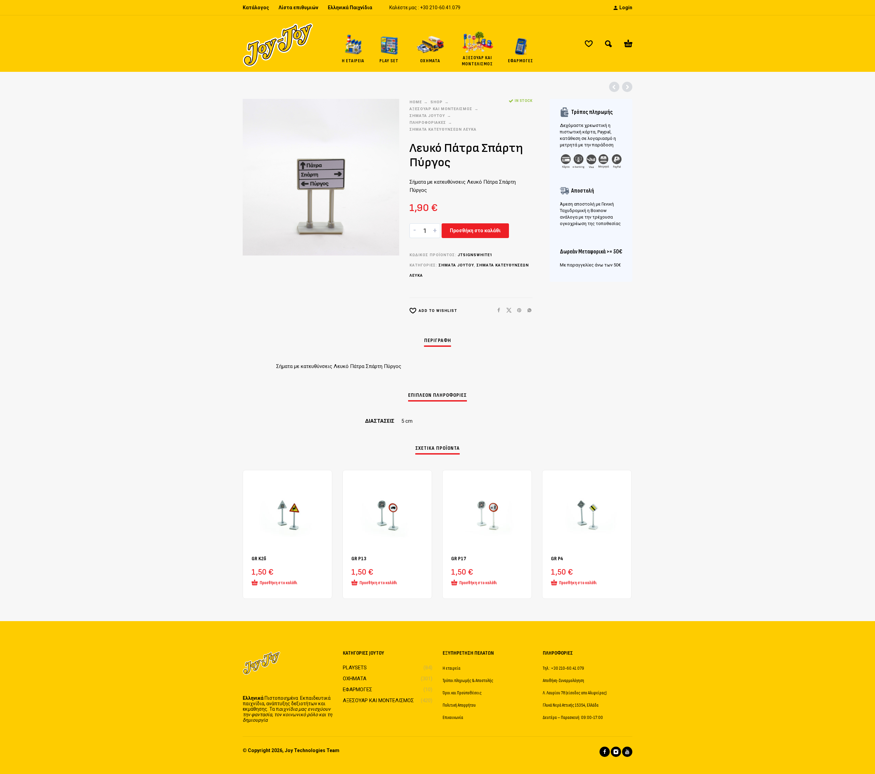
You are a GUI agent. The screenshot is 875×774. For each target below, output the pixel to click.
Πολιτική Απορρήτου (459, 705)
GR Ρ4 (557, 558)
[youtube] (627, 752)
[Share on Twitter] (507, 310)
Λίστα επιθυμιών (298, 7)
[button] (608, 43)
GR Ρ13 (358, 558)
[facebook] (605, 752)
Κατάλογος (256, 7)
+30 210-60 (432, 7)
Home (415, 102)
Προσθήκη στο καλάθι (475, 230)
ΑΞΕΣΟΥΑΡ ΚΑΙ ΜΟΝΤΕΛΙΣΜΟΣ (440, 109)
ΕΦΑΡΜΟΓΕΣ (357, 689)
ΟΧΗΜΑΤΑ (354, 678)
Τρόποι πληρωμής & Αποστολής (468, 680)
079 (456, 7)
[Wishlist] (589, 43)
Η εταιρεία (451, 668)
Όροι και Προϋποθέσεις (462, 693)
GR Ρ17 (458, 558)
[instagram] (616, 752)
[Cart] (628, 44)
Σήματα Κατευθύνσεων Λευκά (442, 129)
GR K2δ (259, 558)
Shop (436, 102)
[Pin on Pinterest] (517, 310)
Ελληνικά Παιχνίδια (350, 7)
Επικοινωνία (453, 717)
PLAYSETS (355, 668)
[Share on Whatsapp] (527, 310)
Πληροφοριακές (427, 122)
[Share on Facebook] (497, 310)
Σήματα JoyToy (427, 116)
